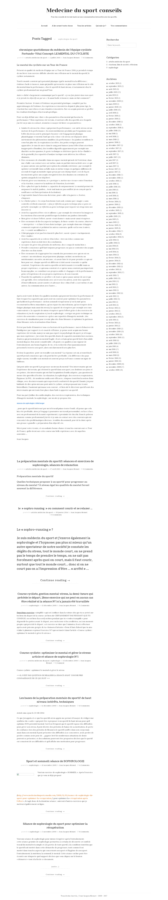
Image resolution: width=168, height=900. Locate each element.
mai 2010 (112, 349)
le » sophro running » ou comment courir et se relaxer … (55, 508)
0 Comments (88, 58)
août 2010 (112, 340)
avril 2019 (112, 113)
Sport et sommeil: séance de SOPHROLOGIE (55, 761)
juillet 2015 (113, 216)
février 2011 (113, 323)
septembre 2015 (115, 213)
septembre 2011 (115, 317)
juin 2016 (112, 190)
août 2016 (112, 184)
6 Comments (57, 515)
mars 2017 (112, 166)
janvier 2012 (113, 311)
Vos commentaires (119, 26)
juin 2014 (112, 246)
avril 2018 (112, 137)
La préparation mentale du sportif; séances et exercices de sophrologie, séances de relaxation (55, 463)
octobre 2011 (114, 314)
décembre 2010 (115, 329)
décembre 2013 (114, 264)
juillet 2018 (113, 131)
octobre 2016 (114, 181)
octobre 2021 (114, 83)
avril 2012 (112, 305)
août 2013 (112, 275)
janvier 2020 (113, 107)
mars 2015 (113, 222)
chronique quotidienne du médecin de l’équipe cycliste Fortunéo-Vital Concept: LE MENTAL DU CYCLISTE (55, 52)
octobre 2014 (114, 234)
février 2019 (113, 116)
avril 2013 (112, 287)
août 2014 (112, 240)
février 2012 (113, 308)
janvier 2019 (113, 119)
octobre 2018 (114, 125)
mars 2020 (113, 104)
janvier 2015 (113, 228)
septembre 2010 (115, 337)
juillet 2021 (113, 92)
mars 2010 (113, 355)
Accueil (44, 26)
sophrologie (34, 605)
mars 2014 (112, 255)
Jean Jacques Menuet (71, 58)
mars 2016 (112, 199)
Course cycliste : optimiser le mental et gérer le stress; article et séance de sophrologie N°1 (55, 655)
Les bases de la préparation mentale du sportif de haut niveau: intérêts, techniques (55, 700)
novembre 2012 (114, 293)
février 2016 (113, 202)
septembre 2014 (115, 237)
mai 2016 (112, 193)
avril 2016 (112, 196)
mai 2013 (112, 284)
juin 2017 (112, 160)
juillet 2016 (113, 187)
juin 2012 (112, 302)
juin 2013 (112, 281)
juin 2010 (112, 346)
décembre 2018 (114, 122)
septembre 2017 (115, 151)
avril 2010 (112, 352)
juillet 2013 (113, 278)
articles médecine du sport (36, 58)
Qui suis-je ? (101, 26)
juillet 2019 (113, 110)
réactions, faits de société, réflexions (123, 65)
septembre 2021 (115, 86)
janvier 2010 (113, 361)
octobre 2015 (114, 210)
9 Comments (84, 832)
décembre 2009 (115, 364)
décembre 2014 (114, 231)
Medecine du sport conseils (84, 10)
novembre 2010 (115, 331)
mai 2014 (112, 249)
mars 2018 (112, 139)
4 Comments (84, 765)
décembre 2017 (114, 145)
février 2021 (113, 98)
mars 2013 (112, 290)
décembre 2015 (115, 207)
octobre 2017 (114, 148)
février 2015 (113, 225)
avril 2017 (112, 163)
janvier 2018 (113, 142)
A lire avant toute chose (62, 26)
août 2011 (112, 320)
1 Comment (59, 663)
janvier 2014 (113, 261)
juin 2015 (112, 219)
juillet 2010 (113, 343)
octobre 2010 (114, 334)
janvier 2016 (113, 204)
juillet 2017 (113, 157)
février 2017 (113, 169)
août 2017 (112, 154)
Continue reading (55, 496)
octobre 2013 (114, 269)
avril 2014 (112, 252)
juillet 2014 (113, 243)
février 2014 (113, 258)
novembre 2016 (114, 178)
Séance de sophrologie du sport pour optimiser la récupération (55, 826)
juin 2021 (112, 95)
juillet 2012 (113, 299)
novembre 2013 (114, 266)
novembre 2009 (115, 367)
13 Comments (84, 706)
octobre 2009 (114, 370)
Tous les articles (84, 26)
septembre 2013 (115, 272)
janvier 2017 (113, 172)
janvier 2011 (113, 326)
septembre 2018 (115, 128)
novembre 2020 (115, 101)
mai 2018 (112, 134)
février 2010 (113, 358)
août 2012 (112, 296)
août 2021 (112, 89)
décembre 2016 (114, 175)
